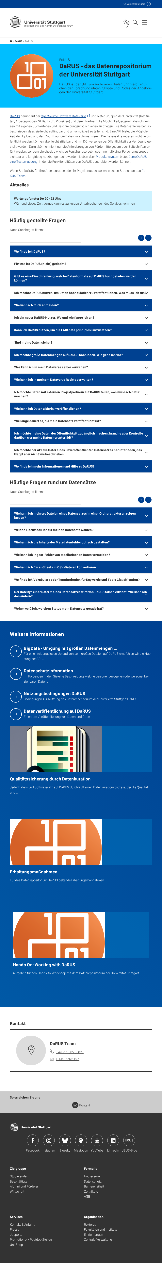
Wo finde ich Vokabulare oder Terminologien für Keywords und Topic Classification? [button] (77, 579)
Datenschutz (93, 1181)
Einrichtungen (93, 1234)
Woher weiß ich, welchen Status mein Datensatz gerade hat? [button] (59, 608)
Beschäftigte (18, 1181)
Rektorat (90, 1224)
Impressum (92, 1176)
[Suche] (135, 22)
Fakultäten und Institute (100, 1229)
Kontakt (84, 1105)
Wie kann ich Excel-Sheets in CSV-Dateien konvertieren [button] (55, 567)
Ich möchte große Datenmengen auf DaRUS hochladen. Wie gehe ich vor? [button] (68, 355)
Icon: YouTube (97, 1140)
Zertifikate (91, 1191)
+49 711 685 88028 (70, 1052)
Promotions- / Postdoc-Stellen (31, 1239)
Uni (134, 3)
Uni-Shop (16, 1244)
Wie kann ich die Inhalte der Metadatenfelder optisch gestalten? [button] (62, 542)
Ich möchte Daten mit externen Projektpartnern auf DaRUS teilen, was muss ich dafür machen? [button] (76, 394)
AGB (87, 1196)
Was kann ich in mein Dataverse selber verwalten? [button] (51, 367)
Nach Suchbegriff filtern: (26, 230)
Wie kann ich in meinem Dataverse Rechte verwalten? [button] (53, 379)
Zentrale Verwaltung (98, 1239)
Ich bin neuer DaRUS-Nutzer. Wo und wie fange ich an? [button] (54, 317)
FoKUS (18, 41)
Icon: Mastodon (81, 1140)
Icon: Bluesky (65, 1140)
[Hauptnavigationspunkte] (144, 22)
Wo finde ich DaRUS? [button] (29, 251)
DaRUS (15, 116)
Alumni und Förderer (24, 1186)
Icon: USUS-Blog (129, 1140)
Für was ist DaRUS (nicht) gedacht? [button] (40, 264)
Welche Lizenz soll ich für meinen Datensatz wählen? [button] (53, 530)
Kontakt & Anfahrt (22, 1224)
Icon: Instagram (49, 1140)
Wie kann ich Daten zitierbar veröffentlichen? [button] (47, 408)
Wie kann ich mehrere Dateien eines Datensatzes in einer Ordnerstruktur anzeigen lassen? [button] (75, 515)
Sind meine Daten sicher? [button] (33, 342)
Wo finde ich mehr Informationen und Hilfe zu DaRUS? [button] (54, 466)
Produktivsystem (107, 156)
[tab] (81, 252)
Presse (14, 1229)
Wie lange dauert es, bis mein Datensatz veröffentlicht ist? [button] (57, 421)
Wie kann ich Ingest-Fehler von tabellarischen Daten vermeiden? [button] (62, 555)
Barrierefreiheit (94, 1186)
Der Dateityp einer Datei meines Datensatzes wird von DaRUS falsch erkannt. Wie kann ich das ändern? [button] (80, 594)
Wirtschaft (17, 1191)
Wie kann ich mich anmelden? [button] (36, 305)
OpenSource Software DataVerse (63, 116)
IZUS (11, 41)
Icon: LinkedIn (113, 1140)
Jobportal (16, 1234)
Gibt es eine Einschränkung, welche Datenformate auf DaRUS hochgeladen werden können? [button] (75, 278)
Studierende (18, 1176)
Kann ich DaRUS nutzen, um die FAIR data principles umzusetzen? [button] (63, 330)
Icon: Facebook (33, 1140)
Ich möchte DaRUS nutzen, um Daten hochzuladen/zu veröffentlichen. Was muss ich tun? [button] (80, 293)
